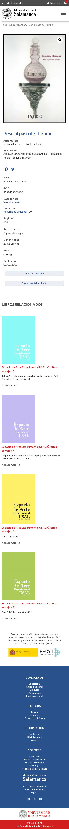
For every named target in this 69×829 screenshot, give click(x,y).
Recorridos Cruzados (15, 211)
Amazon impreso (34, 273)
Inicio (5, 24)
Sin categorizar (17, 24)
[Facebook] (28, 799)
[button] (63, 13)
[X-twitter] (34, 799)
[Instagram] (40, 799)
